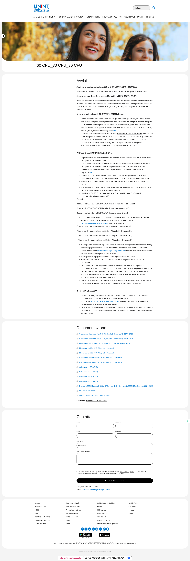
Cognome (118, 422)
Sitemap (131, 513)
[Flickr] (107, 529)
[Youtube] (96, 529)
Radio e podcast (72, 517)
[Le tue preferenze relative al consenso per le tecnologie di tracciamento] (188, 421)
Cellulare (118, 431)
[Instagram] (82, 529)
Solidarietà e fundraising (106, 503)
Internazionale (109, 17)
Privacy (79, 468)
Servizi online (115, 8)
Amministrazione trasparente (107, 524)
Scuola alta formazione (68, 8)
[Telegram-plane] (100, 529)
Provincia (80, 441)
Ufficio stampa (102, 510)
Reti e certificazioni (72, 506)
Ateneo (37, 17)
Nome (78, 422)
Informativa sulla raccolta (70, 558)
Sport (68, 524)
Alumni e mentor (40, 524)
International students (42, 520)
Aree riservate (102, 517)
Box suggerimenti (103, 520)
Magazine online (72, 513)
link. (91, 172)
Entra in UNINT (49, 17)
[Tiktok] (104, 529)
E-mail (78, 431)
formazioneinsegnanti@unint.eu (95, 223)
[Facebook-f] (86, 529)
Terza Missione (93, 17)
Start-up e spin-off (72, 503)
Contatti (37, 503)
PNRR (37, 510)
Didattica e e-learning (42, 517)
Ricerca (79, 17)
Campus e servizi (127, 17)
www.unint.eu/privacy (127, 472)
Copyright (132, 506)
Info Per (150, 17)
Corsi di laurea (66, 17)
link (114, 130)
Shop (68, 520)
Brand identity (102, 513)
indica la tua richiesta (83, 451)
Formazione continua (73, 510)
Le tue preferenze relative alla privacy (104, 558)
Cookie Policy (133, 503)
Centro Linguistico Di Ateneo (88, 8)
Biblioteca (126, 8)
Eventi (140, 17)
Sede (36, 513)
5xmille (99, 506)
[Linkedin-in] (89, 529)
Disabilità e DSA (40, 506)
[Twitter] (93, 529)
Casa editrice (104, 8)
